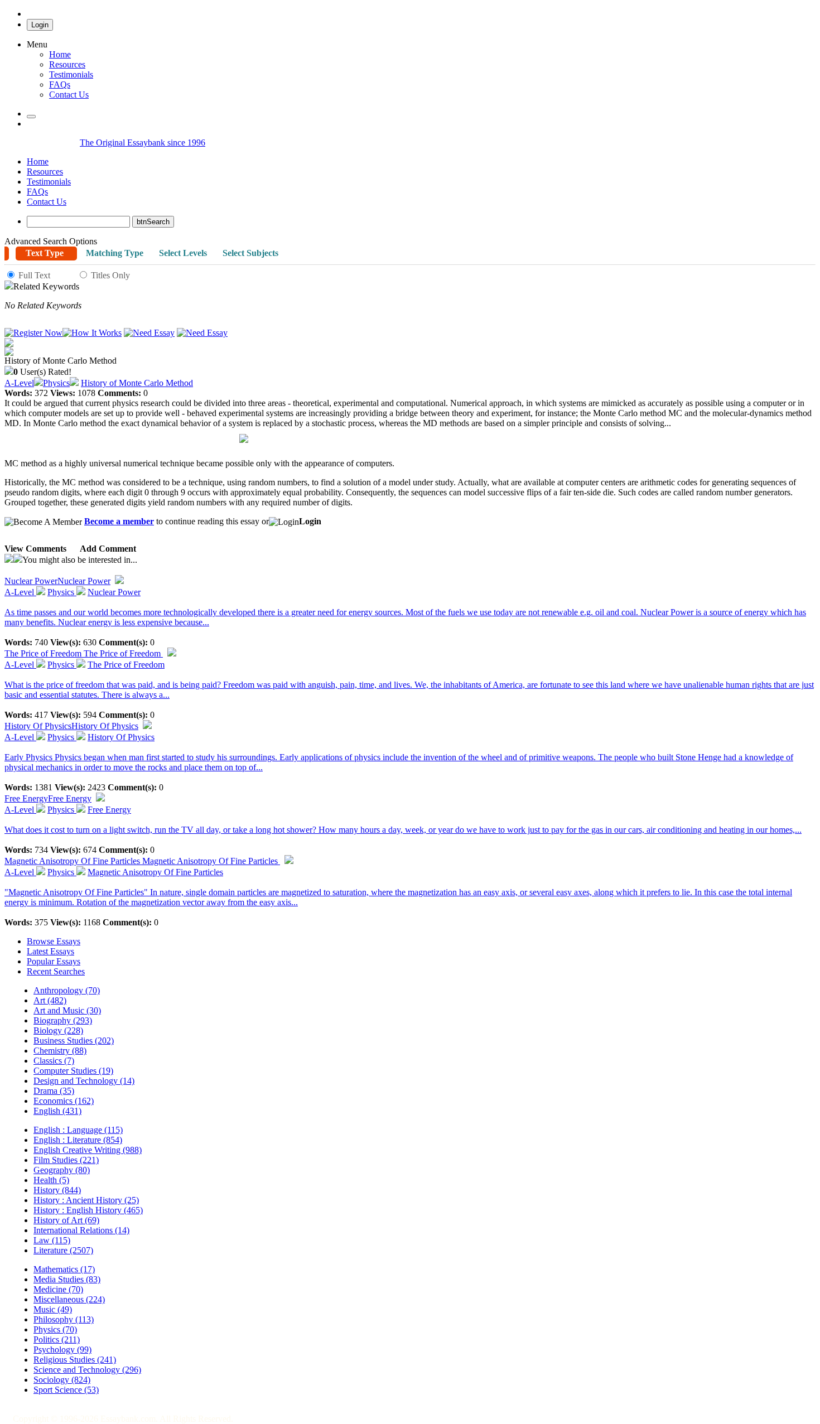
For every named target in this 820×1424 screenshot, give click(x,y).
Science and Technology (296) (87, 1369)
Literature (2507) (63, 1250)
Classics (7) (53, 1060)
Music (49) (52, 1309)
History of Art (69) (66, 1220)
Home (60, 54)
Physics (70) (55, 1329)
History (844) (57, 1190)
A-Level (19, 383)
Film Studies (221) (66, 1160)
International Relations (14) (81, 1230)
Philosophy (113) (63, 1319)
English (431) (57, 1111)
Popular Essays (53, 961)
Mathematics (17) (64, 1269)
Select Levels (183, 253)
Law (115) (51, 1240)
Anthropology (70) (66, 990)
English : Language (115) (78, 1130)
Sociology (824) (61, 1379)
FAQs (37, 191)
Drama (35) (53, 1090)
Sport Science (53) (66, 1389)
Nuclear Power (57, 581)
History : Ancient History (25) (86, 1200)
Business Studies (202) (73, 1040)
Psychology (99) (62, 1349)
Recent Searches (56, 971)
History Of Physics (71, 726)
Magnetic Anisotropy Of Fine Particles (142, 861)
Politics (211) (56, 1339)
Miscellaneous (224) (69, 1299)
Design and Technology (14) (83, 1080)
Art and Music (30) (67, 1010)
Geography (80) (61, 1170)
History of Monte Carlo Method (137, 383)
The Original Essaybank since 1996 (142, 142)
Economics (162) (63, 1101)
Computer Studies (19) (73, 1070)
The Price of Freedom (83, 653)
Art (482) (49, 1000)
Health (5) (51, 1180)
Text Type (45, 253)
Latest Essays (50, 951)
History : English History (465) (88, 1210)
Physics (56, 383)
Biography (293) (62, 1020)
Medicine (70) (58, 1289)
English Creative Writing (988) (87, 1150)
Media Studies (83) (66, 1279)
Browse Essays (53, 941)
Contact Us (46, 201)
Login (40, 25)
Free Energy (47, 798)
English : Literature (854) (77, 1140)
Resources (67, 64)
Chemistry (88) (59, 1050)
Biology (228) (58, 1030)
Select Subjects (250, 253)
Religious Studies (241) (74, 1359)
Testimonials (71, 74)
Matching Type (114, 253)
